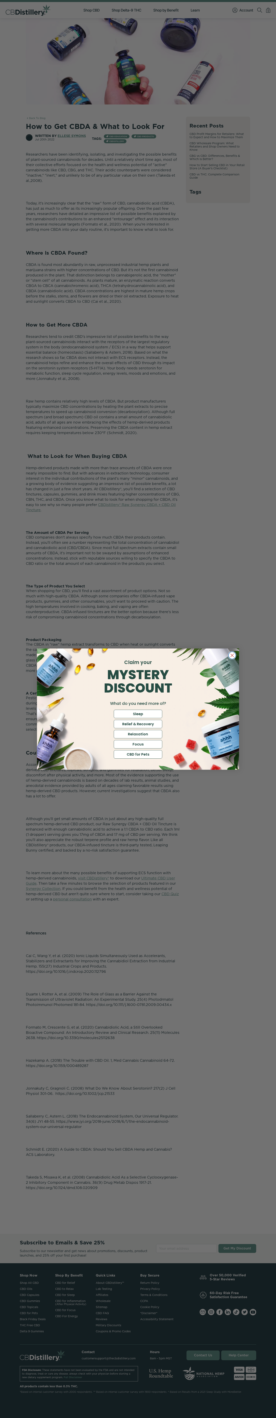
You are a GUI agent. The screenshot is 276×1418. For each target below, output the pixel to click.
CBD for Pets (138, 754)
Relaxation (138, 734)
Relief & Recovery (138, 723)
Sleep (138, 713)
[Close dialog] (232, 655)
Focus (138, 744)
